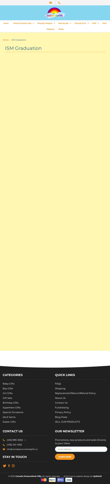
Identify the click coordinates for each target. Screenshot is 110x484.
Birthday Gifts (10, 402)
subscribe (64, 457)
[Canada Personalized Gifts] (55, 12)
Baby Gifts (8, 383)
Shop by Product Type (24, 23)
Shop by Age (65, 23)
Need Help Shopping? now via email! (50, 2)
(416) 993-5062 (17, 440)
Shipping (50, 29)
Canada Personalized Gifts (28, 476)
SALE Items (9, 417)
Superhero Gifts (11, 407)
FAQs (58, 383)
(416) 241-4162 (14, 444)
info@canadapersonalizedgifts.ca (22, 449)
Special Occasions (13, 412)
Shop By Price (82, 23)
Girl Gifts (7, 393)
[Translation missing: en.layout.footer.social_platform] (4, 465)
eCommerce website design (76, 476)
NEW (96, 23)
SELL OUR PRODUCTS (67, 421)
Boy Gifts (8, 388)
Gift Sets (7, 398)
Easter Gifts (9, 421)
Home (6, 23)
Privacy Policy (63, 412)
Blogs (61, 29)
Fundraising (62, 407)
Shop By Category (46, 23)
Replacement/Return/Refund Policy (75, 393)
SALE (104, 23)
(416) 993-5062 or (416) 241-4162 (59, 2)
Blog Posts (61, 417)
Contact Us (61, 402)
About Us (60, 398)
